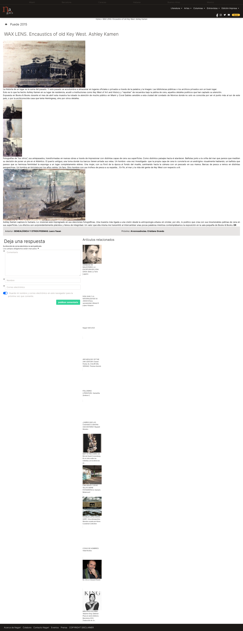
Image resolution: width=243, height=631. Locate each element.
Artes (186, 8)
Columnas (198, 8)
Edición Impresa (229, 8)
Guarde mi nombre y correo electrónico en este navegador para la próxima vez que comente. (40, 294)
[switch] (5, 293)
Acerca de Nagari (12, 627)
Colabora (27, 627)
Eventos (55, 627)
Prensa (64, 627)
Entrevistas (212, 8)
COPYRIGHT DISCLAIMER (81, 627)
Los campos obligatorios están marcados (20, 248)
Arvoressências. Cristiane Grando (147, 231)
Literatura (175, 8)
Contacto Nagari (41, 627)
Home (98, 19)
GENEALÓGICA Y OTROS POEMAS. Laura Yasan (37, 231)
